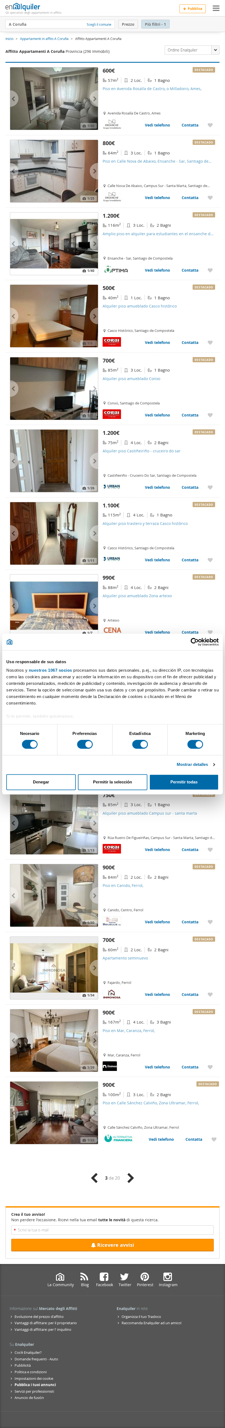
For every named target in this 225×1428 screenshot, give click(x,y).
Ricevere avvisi (115, 1245)
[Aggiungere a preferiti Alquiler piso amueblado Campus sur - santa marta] (210, 849)
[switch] (85, 744)
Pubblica (195, 8)
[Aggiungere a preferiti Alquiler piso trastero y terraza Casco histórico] (210, 559)
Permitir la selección (112, 782)
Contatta (190, 125)
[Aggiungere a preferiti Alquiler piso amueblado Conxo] (210, 415)
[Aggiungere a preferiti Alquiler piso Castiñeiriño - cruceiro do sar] (210, 487)
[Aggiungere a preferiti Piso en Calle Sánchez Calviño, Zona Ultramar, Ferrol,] (214, 1139)
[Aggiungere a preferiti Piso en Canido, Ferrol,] (210, 921)
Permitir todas (184, 782)
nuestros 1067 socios (50, 670)
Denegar (41, 782)
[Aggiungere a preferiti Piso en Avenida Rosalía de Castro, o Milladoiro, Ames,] (210, 125)
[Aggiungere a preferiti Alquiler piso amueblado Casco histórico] (210, 342)
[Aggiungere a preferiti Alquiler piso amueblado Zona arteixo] (210, 632)
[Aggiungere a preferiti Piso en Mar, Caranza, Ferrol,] (210, 1066)
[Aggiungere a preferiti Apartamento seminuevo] (210, 994)
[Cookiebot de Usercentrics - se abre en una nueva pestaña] (195, 642)
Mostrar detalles (192, 764)
